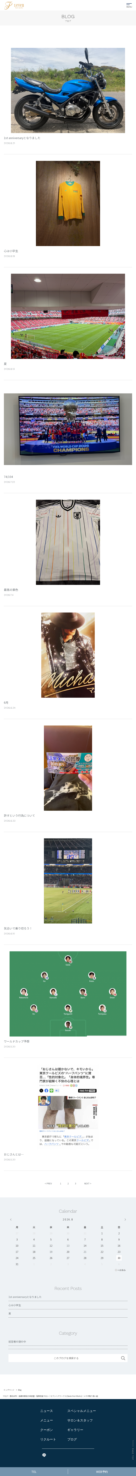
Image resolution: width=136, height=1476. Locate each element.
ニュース (46, 1411)
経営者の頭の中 (17, 1341)
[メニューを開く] (129, 5)
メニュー (46, 1420)
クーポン (46, 1430)
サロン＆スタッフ (80, 1420)
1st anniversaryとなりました (25, 1297)
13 (68, 1245)
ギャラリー (75, 1430)
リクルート (48, 1439)
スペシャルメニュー (81, 1411)
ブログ (72, 1439)
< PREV (48, 1183)
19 (51, 1252)
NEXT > (87, 1183)
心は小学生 (14, 1305)
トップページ (9, 1390)
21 (85, 1252)
